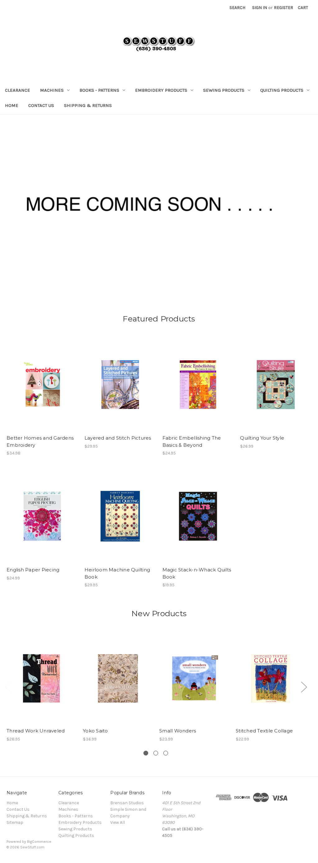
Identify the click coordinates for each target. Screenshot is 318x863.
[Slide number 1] (159, 203)
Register (283, 7)
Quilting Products (281, 90)
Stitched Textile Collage (264, 731)
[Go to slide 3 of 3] (165, 753)
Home (11, 105)
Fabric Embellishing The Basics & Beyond (191, 441)
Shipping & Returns (88, 105)
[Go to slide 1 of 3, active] (145, 753)
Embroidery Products (161, 90)
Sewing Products (223, 90)
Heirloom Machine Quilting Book (117, 573)
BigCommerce (39, 841)
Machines (52, 90)
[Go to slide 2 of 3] (155, 753)
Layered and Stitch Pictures (117, 438)
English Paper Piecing (33, 570)
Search (237, 7)
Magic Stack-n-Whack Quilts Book (196, 573)
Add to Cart (42, 389)
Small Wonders (177, 731)
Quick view (41, 378)
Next (304, 686)
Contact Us (41, 105)
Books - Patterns (99, 90)
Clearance (17, 90)
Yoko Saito (95, 731)
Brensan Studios (127, 802)
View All (117, 822)
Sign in (259, 7)
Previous (8, 686)
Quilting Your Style (262, 438)
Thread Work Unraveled (36, 731)
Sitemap (15, 822)
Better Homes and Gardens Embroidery (40, 441)
